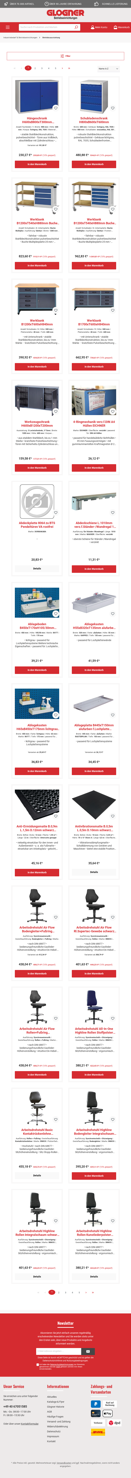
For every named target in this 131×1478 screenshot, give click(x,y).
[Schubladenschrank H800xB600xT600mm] (94, 97)
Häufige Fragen (55, 1416)
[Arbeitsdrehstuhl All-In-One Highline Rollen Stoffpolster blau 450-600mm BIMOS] (94, 1007)
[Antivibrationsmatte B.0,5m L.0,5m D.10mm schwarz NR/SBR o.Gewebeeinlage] (94, 805)
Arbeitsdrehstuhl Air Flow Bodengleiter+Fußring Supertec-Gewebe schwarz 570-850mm (37, 929)
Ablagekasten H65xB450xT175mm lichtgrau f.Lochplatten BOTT (37, 727)
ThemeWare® (95, 1469)
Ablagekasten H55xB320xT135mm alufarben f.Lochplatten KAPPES (94, 626)
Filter (67, 56)
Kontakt (51, 1441)
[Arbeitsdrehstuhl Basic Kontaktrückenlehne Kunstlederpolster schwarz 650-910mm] (37, 1108)
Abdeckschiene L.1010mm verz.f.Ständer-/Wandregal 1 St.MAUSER (94, 525)
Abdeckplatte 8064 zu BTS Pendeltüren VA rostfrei (37, 524)
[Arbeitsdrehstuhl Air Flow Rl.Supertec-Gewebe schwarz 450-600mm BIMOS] (94, 906)
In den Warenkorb (37, 164)
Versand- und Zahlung (58, 1421)
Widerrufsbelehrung (57, 1426)
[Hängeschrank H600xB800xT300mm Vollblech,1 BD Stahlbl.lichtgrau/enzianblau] (37, 97)
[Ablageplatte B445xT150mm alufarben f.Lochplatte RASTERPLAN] (94, 704)
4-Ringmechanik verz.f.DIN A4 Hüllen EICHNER (94, 423)
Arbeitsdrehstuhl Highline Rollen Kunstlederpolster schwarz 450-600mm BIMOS (94, 1233)
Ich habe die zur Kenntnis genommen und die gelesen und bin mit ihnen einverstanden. (62, 1366)
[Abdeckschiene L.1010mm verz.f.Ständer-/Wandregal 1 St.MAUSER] (94, 501)
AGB (58, 1367)
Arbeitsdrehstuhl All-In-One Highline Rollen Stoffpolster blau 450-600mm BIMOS (94, 1030)
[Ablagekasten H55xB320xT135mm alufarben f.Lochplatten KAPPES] (94, 603)
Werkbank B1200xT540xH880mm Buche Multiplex (37, 221)
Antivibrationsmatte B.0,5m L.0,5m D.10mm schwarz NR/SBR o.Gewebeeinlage (94, 828)
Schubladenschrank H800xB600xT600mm (94, 120)
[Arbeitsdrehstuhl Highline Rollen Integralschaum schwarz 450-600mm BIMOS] (37, 1210)
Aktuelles (52, 1396)
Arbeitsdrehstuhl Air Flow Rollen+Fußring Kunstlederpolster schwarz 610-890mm (37, 1030)
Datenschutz (54, 1431)
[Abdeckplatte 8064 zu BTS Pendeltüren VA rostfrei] (37, 501)
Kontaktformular (29, 1423)
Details (37, 568)
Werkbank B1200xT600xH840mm (37, 322)
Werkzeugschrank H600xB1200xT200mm (37, 423)
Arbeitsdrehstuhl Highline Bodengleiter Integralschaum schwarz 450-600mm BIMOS (94, 1132)
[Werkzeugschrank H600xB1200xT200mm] (37, 400)
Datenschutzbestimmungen (62, 1364)
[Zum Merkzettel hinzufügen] (55, 108)
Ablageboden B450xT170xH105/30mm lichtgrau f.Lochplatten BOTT (37, 626)
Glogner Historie (55, 1406)
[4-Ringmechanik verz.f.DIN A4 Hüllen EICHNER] (94, 400)
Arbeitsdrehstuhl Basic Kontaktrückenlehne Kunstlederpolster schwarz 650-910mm (37, 1132)
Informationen (58, 1386)
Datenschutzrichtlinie (52, 1360)
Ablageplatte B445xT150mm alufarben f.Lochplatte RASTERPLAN (94, 727)
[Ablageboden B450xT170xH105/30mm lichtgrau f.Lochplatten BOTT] (37, 603)
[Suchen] (76, 27)
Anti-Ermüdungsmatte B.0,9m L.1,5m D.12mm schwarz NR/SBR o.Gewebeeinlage (37, 828)
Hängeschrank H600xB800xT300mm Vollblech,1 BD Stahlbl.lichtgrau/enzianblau (37, 120)
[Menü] (7, 27)
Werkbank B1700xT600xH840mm (94, 322)
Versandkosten (64, 1463)
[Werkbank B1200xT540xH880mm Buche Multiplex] (37, 198)
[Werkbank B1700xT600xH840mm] (94, 299)
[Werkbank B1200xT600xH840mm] (37, 299)
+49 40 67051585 (15, 1406)
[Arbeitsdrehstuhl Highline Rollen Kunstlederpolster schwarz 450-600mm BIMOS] (94, 1210)
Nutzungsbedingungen (77, 1360)
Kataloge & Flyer (55, 1401)
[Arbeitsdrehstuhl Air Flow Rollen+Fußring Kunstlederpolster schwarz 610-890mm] (37, 1007)
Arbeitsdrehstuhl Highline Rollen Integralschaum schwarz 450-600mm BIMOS (37, 1233)
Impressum (53, 1436)
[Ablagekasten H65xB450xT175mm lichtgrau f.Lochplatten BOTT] (37, 704)
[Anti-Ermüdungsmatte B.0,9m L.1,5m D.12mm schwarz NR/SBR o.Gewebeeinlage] (37, 805)
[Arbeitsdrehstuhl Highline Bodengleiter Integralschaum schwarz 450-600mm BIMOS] (94, 1108)
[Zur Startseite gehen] (65, 15)
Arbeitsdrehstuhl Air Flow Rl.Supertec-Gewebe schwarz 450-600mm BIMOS (94, 929)
